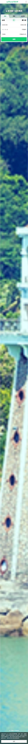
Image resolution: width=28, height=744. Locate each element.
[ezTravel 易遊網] (14, 1)
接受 (14, 741)
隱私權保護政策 (16, 738)
